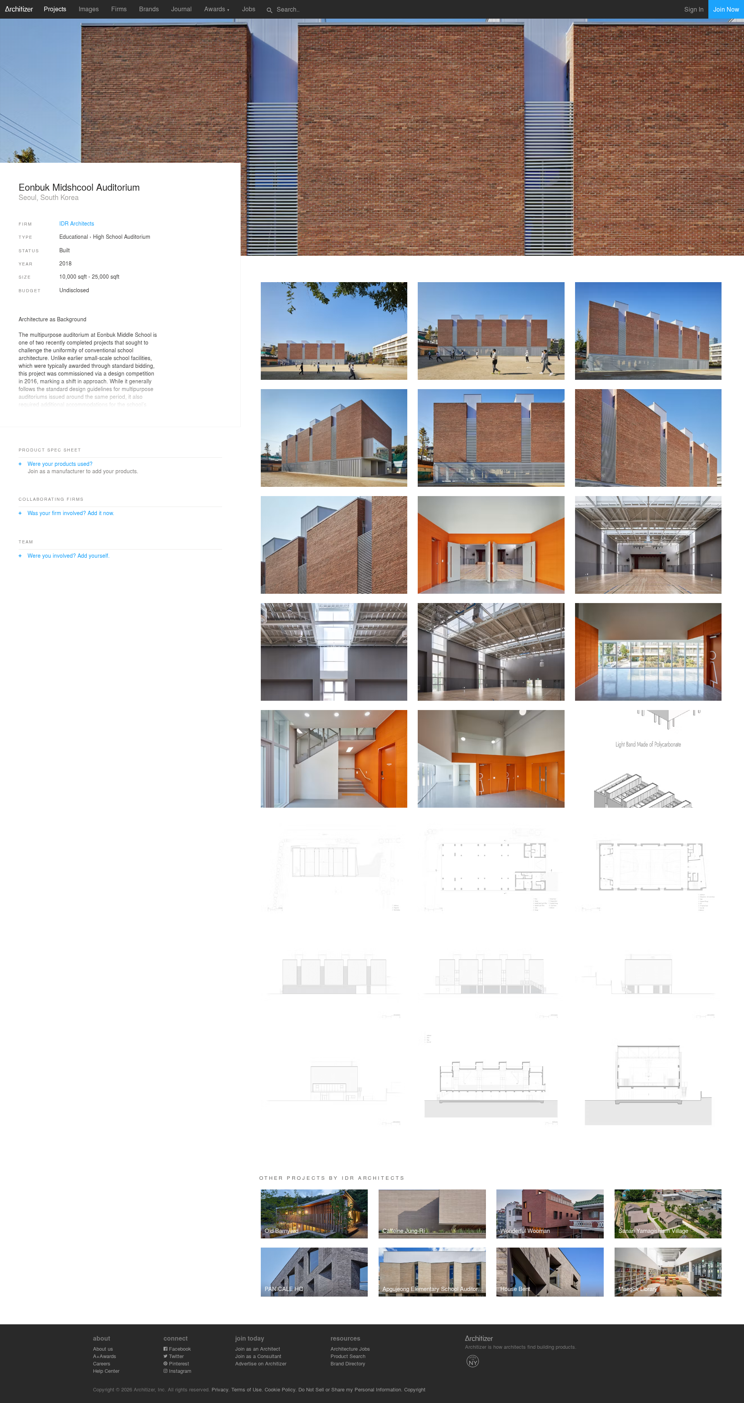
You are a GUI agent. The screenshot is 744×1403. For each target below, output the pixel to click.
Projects (55, 8)
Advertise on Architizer (260, 1363)
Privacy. (221, 1389)
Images (89, 8)
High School (107, 236)
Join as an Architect (257, 1348)
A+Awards (104, 1356)
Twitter (175, 1356)
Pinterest (178, 1363)
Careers (101, 1363)
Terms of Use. (247, 1389)
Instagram (179, 1370)
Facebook (179, 1348)
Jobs (248, 8)
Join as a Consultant (258, 1356)
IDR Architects (76, 223)
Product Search (348, 1356)
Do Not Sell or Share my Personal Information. (350, 1389)
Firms (119, 8)
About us (103, 1348)
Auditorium (137, 236)
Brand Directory (348, 1363)
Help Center (106, 1370)
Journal (181, 8)
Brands (149, 8)
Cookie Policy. (281, 1389)
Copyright (414, 1389)
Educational (73, 236)
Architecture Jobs (350, 1348)
